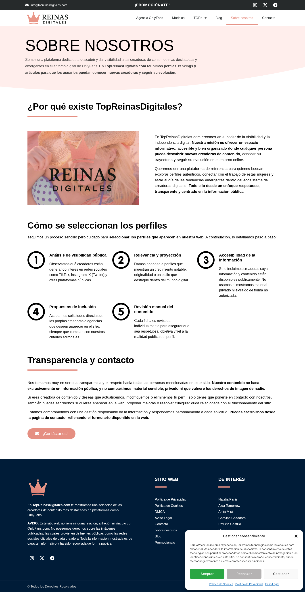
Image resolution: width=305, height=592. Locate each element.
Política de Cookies (221, 584)
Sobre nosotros (242, 18)
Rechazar (244, 574)
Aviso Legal (272, 584)
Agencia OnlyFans (149, 18)
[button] (296, 536)
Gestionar (281, 574)
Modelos (178, 18)
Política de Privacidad (249, 584)
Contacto (268, 18)
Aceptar (207, 574)
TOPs (198, 18)
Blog (218, 18)
